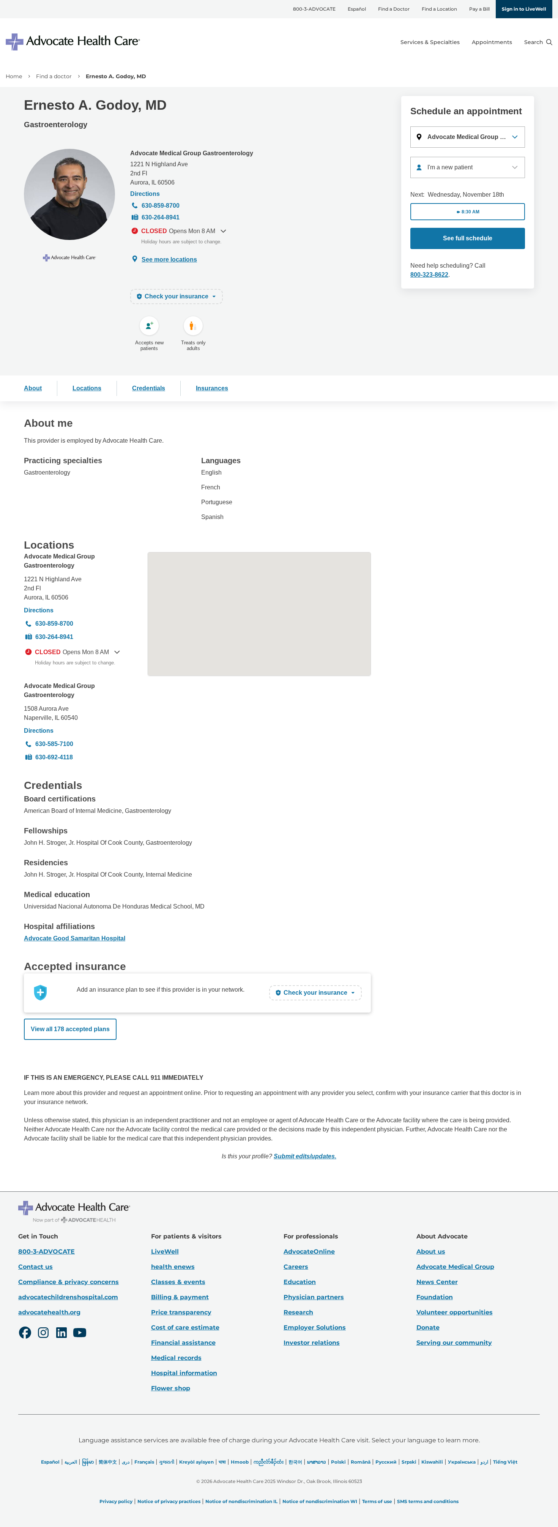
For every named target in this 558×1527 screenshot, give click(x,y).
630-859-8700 (161, 205)
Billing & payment (180, 1297)
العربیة (71, 1462)
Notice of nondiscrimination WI (319, 1501)
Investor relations (312, 1342)
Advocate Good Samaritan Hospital (74, 938)
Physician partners (314, 1297)
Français (144, 1462)
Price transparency (181, 1312)
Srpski (409, 1462)
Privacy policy (115, 1501)
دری (125, 1462)
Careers (296, 1266)
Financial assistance (183, 1342)
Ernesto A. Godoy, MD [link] (116, 76)
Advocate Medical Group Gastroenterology (191, 153)
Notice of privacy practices (168, 1501)
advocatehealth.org (49, 1312)
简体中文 (108, 1462)
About (33, 388)
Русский (386, 1462)
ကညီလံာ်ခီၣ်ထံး (269, 1462)
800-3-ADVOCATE (314, 9)
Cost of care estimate (185, 1327)
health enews (173, 1266)
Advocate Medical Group (455, 1266)
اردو (484, 1462)
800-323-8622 (429, 274)
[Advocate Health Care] (74, 42)
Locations (87, 388)
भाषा (222, 1462)
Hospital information (184, 1373)
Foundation (434, 1297)
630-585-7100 (54, 744)
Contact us (35, 1266)
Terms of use (377, 1501)
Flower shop (170, 1388)
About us (430, 1251)
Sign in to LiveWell (524, 9)
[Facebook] (25, 1333)
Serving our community (454, 1342)
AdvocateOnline (309, 1251)
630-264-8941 (161, 217)
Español (357, 9)
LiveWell (165, 1251)
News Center (437, 1282)
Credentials (148, 388)
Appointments (492, 42)
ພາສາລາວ (316, 1462)
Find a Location (439, 9)
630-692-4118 (54, 757)
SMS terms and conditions (428, 1501)
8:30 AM (470, 212)
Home (14, 76)
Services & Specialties (430, 42)
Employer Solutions (315, 1327)
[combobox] (467, 167)
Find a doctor (54, 76)
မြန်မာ (88, 1462)
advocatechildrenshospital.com (68, 1297)
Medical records (176, 1357)
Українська (462, 1462)
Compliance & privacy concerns (68, 1282)
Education (300, 1282)
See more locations (169, 259)
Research (298, 1312)
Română (360, 1462)
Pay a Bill (479, 9)
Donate (428, 1327)
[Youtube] (80, 1333)
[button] (467, 137)
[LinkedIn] (61, 1333)
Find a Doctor (394, 9)
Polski (338, 1462)
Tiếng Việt (505, 1462)
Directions (145, 194)
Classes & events (178, 1282)
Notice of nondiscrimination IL (241, 1501)
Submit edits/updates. (305, 1156)
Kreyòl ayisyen (196, 1462)
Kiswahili (432, 1462)
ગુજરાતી (166, 1462)
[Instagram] (43, 1333)
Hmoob (240, 1462)
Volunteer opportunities (454, 1312)
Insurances (212, 388)
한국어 (295, 1462)
